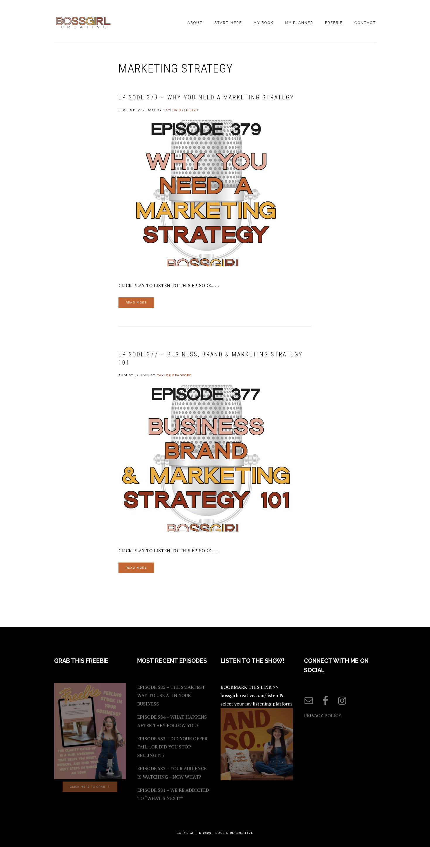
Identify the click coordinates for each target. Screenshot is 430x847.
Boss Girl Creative (83, 22)
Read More (136, 302)
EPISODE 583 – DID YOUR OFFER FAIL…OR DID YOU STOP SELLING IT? (172, 747)
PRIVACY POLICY (322, 715)
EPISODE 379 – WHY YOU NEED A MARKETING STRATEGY (206, 97)
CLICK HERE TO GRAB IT (90, 786)
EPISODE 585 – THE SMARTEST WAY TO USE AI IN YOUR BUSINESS (171, 695)
